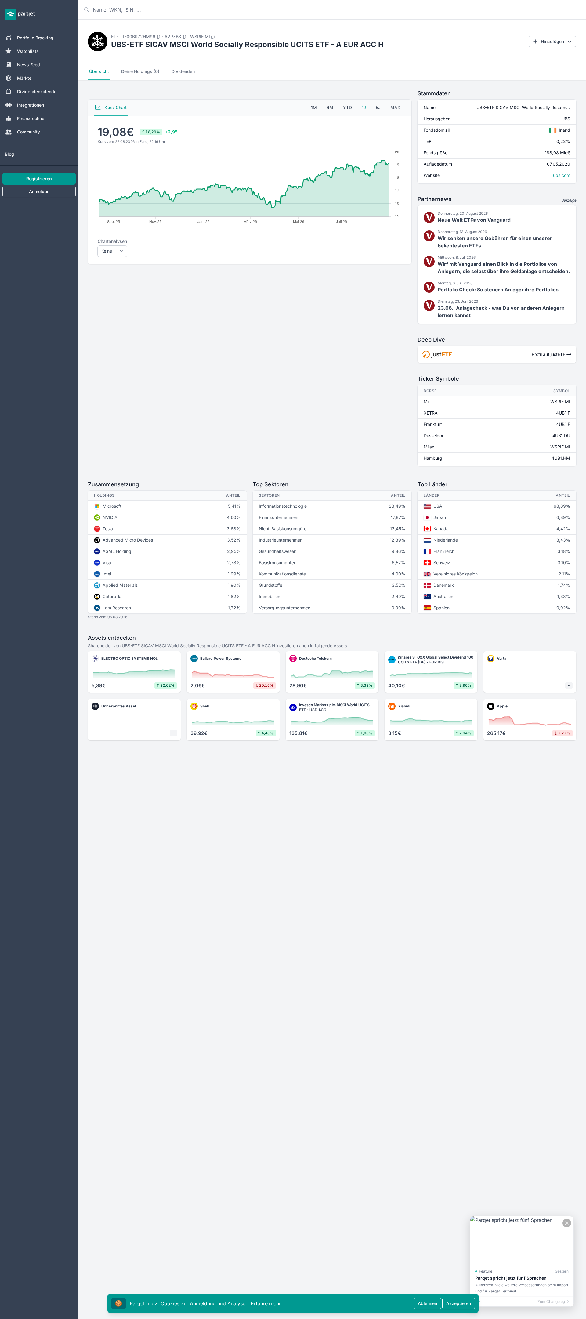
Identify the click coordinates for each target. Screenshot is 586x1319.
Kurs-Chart (115, 107)
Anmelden (39, 191)
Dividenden (183, 71)
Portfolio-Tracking (35, 37)
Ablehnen (427, 1303)
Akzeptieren (458, 1303)
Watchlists (28, 51)
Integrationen (30, 105)
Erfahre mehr (266, 1303)
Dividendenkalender (37, 91)
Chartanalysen (112, 241)
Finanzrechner (31, 118)
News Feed (28, 64)
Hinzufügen (552, 41)
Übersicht (99, 71)
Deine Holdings (140, 71)
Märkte (24, 78)
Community (28, 131)
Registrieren (39, 178)
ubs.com (561, 175)
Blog (9, 154)
